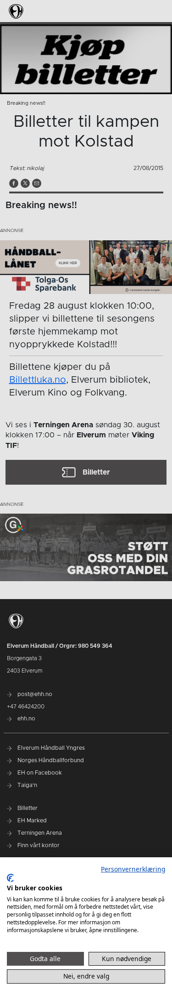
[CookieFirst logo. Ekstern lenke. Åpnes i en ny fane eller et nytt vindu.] (10, 878)
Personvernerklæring (133, 869)
